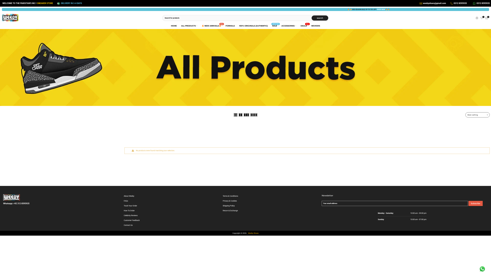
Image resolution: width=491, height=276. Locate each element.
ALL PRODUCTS (188, 26)
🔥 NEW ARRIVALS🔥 (212, 25)
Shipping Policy (229, 206)
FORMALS (230, 26)
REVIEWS (315, 26)
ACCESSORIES (288, 26)
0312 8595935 (460, 3)
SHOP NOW (367, 9)
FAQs (126, 201)
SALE (275, 25)
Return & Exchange (230, 211)
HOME (174, 26)
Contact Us (128, 225)
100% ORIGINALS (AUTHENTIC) (253, 26)
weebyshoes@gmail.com (434, 3)
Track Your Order (130, 206)
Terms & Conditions (230, 196)
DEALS (305, 25)
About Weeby (129, 196)
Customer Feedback (132, 220)
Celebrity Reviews (131, 215)
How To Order (129, 211)
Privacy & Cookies (230, 201)
